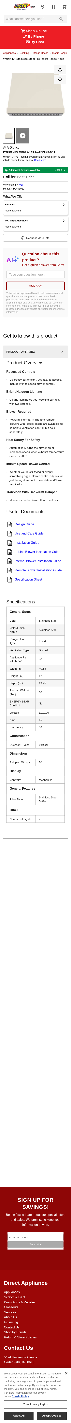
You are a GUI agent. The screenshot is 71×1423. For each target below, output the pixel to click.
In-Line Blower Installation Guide (37, 551)
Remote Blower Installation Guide (38, 570)
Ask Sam (35, 285)
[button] (6, 7)
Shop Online (37, 31)
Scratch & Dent (14, 1297)
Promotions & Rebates (20, 1302)
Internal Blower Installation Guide (38, 561)
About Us (10, 1317)
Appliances (9, 52)
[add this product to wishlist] (60, 79)
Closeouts (11, 1307)
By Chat (37, 42)
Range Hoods (40, 52)
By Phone (36, 36)
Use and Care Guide (29, 533)
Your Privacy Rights (35, 1404)
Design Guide (24, 524)
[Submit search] (61, 19)
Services (10, 1312)
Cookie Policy (20, 1396)
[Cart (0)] (64, 7)
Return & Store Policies (20, 1337)
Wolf (21, 184)
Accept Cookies (52, 1415)
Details (58, 170)
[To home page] (24, 6)
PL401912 (18, 189)
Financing (11, 1322)
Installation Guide (27, 542)
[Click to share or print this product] (60, 69)
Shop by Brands (15, 1332)
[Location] (42, 7)
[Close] (66, 1373)
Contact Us (12, 1327)
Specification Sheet (28, 579)
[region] (35, 1395)
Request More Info (38, 237)
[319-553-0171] (53, 7)
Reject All (19, 1415)
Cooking (24, 52)
